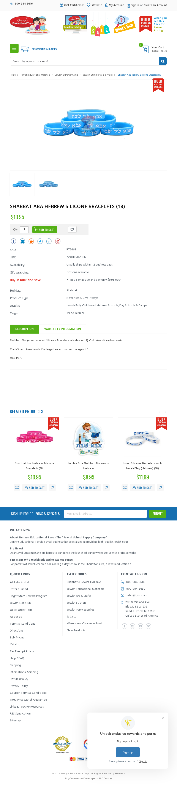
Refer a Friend (19, 589)
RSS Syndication (20, 713)
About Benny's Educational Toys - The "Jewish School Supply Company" (58, 537)
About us (16, 616)
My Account (116, 5)
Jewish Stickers (76, 602)
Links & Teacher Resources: (27, 706)
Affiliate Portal (19, 582)
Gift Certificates (74, 5)
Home (13, 75)
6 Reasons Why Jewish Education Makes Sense (41, 560)
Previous (160, 412)
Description (24, 329)
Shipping (15, 665)
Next (165, 412)
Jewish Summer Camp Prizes (97, 75)
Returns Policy (19, 679)
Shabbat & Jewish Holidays (84, 582)
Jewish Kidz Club (20, 603)
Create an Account (155, 5)
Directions (16, 630)
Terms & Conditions (22, 623)
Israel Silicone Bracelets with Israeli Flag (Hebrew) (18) (142, 466)
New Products (76, 630)
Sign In (135, 5)
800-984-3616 (24, 4)
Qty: (15, 229)
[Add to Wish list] (52, 487)
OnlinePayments (62, 752)
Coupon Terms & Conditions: (28, 693)
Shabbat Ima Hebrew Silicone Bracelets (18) (34, 466)
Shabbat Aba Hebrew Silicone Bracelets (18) (140, 75)
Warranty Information (62, 329)
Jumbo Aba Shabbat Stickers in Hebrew (88, 466)
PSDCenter (105, 778)
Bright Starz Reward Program (28, 596)
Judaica (71, 616)
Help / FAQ (17, 658)
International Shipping (24, 672)
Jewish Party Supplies (80, 609)
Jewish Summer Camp (66, 75)
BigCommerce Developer (80, 778)
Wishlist (96, 5)
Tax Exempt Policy (22, 651)
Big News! (16, 548)
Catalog (15, 644)
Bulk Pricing (17, 637)
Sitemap (15, 720)
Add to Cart (37, 487)
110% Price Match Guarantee (28, 699)
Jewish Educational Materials (35, 75)
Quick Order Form (21, 610)
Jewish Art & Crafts (79, 595)
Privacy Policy (19, 686)
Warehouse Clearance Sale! (84, 623)
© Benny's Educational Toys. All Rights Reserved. (88, 774)
